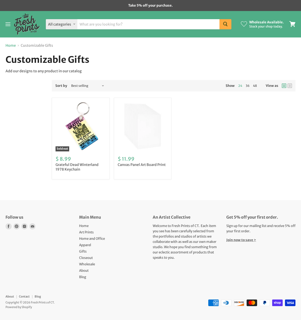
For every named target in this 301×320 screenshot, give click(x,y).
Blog (82, 277)
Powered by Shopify (19, 307)
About (84, 270)
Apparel (85, 245)
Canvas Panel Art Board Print (142, 164)
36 (247, 86)
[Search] (225, 24)
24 (240, 86)
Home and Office (92, 238)
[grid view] (284, 86)
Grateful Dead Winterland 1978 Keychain (77, 166)
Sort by (61, 85)
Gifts (83, 251)
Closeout (86, 258)
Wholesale (87, 264)
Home (11, 45)
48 (255, 86)
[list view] (290, 86)
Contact (24, 296)
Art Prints (86, 232)
